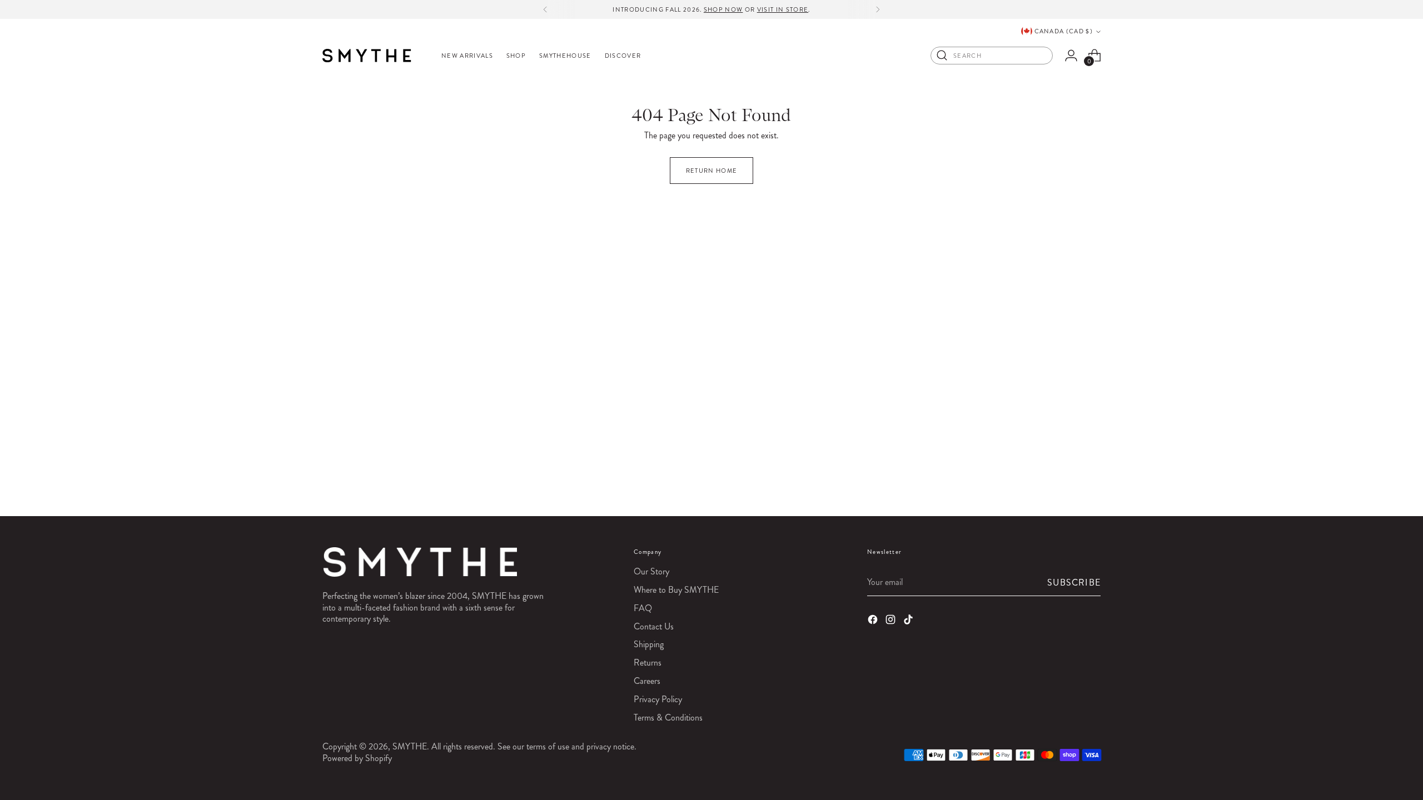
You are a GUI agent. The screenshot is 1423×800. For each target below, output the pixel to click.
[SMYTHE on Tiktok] (909, 621)
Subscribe (1074, 582)
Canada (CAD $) (1063, 31)
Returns (647, 662)
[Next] (877, 9)
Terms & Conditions (668, 717)
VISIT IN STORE (782, 9)
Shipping (649, 644)
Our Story (651, 571)
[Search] (942, 55)
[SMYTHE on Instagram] (891, 621)
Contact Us (654, 626)
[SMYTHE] (366, 55)
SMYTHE (409, 746)
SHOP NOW (723, 9)
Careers (647, 680)
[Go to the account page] (1071, 55)
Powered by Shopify (357, 758)
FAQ (643, 608)
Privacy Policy (658, 699)
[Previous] (545, 9)
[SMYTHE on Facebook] (873, 621)
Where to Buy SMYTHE (676, 589)
